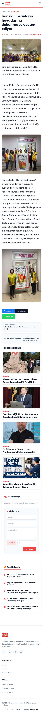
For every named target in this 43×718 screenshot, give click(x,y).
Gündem (16, 12)
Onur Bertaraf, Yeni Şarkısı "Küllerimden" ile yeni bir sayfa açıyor (22, 591)
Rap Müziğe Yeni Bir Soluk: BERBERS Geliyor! (21, 583)
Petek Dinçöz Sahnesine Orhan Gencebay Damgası (20, 599)
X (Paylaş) (22, 311)
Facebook (9, 311)
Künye (4, 665)
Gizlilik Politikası (7, 685)
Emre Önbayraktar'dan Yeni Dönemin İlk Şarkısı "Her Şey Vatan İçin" (22, 607)
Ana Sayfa (6, 12)
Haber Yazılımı (14, 709)
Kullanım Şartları (8, 688)
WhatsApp (9, 316)
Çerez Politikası (7, 692)
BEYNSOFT (34, 710)
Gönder (29, 549)
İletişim (4, 669)
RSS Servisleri (6, 673)
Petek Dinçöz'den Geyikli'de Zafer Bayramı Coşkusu (20, 575)
